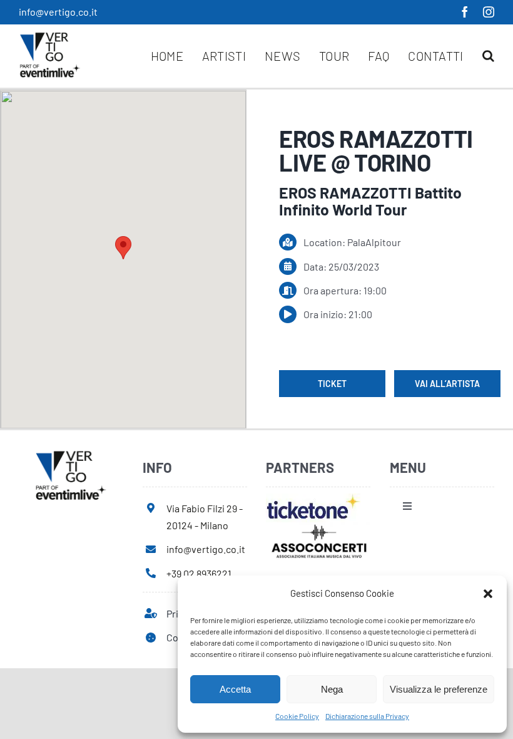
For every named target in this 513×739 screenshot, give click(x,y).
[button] (488, 593)
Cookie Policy (297, 715)
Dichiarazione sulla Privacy (367, 715)
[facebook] (464, 12)
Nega (332, 689)
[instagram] (488, 12)
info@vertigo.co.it (58, 12)
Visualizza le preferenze (438, 689)
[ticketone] (313, 498)
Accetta (235, 689)
